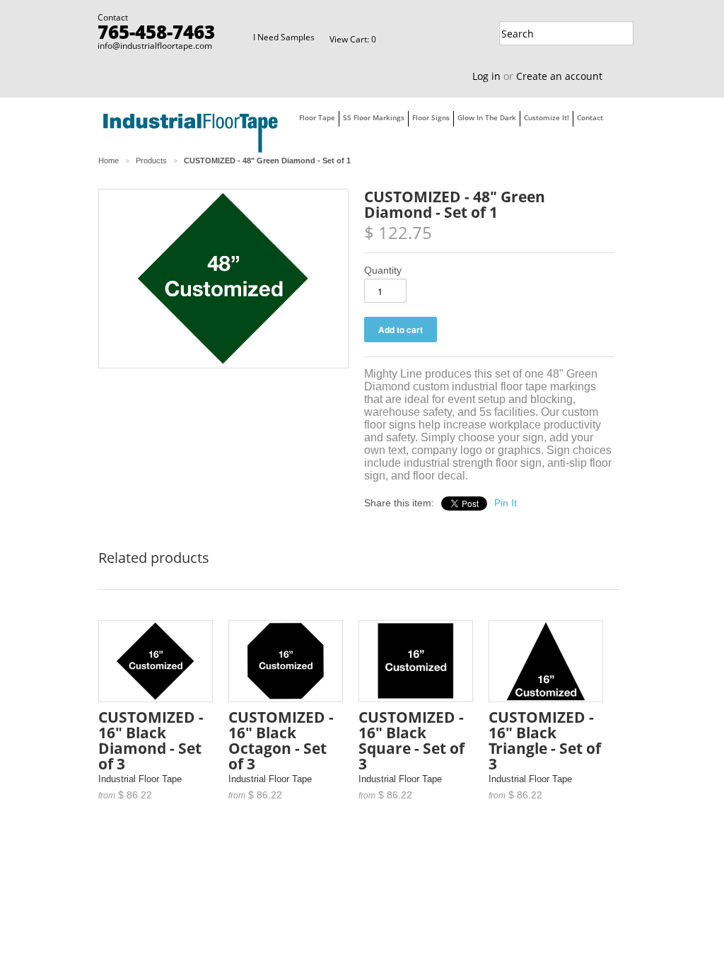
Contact (590, 117)
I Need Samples (284, 37)
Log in (486, 76)
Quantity (383, 270)
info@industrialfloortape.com (155, 46)
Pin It (505, 502)
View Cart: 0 (352, 39)
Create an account (559, 76)
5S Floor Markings (373, 117)
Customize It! (546, 117)
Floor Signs (431, 117)
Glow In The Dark (486, 117)
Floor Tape (317, 117)
